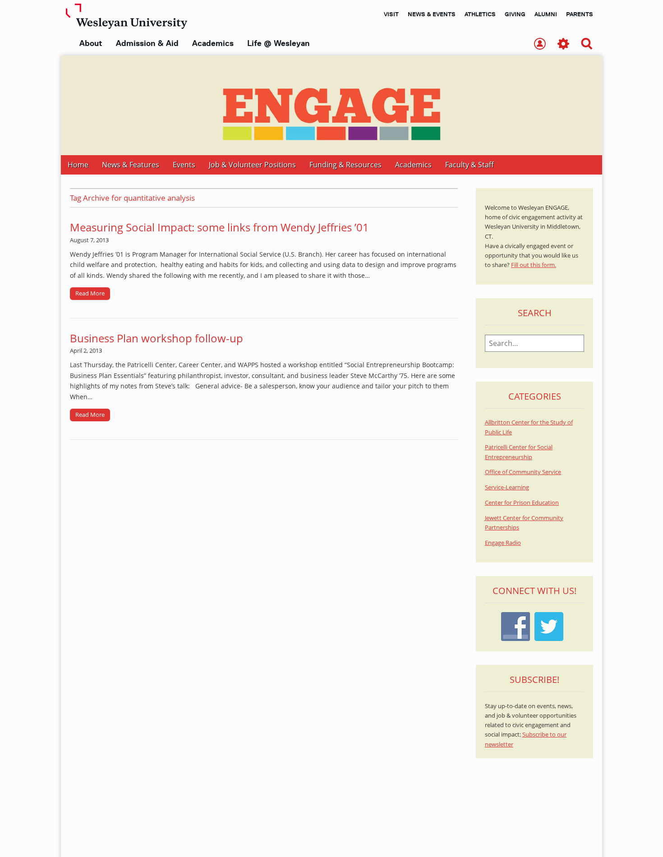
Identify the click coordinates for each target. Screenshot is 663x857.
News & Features (130, 165)
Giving (515, 14)
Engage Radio (503, 543)
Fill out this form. (533, 265)
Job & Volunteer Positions (252, 165)
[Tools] (563, 44)
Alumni (545, 14)
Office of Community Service (523, 472)
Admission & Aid (147, 43)
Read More (90, 293)
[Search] (586, 44)
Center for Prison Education (522, 503)
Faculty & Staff (469, 165)
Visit (391, 14)
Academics (213, 43)
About (90, 43)
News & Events (432, 14)
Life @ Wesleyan (278, 43)
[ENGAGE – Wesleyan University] (331, 105)
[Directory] (539, 44)
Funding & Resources (345, 165)
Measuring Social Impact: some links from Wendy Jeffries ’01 (219, 227)
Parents (579, 14)
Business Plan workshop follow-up (156, 338)
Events (184, 165)
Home (78, 165)
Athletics (480, 14)
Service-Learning (507, 487)
